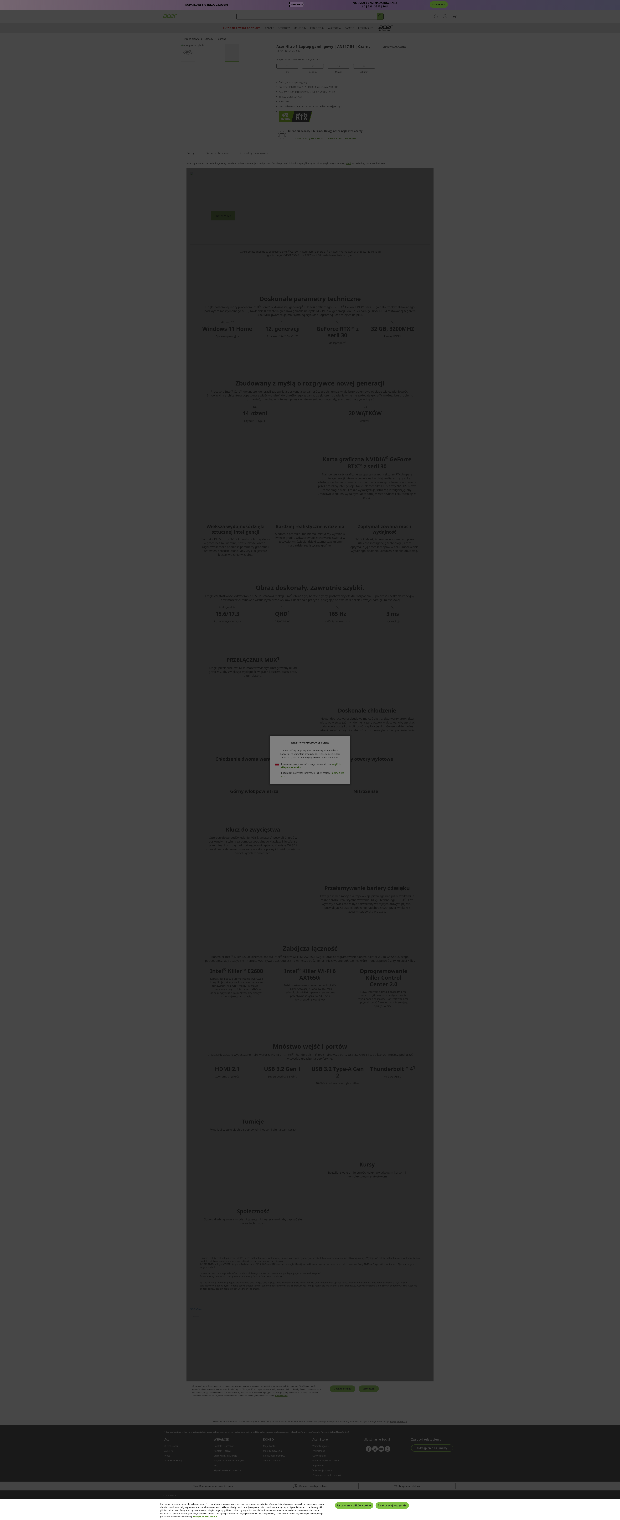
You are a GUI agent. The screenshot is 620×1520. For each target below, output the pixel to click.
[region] (310, 1509)
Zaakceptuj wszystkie (392, 1505)
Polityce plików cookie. (205, 1516)
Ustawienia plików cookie (354, 1505)
